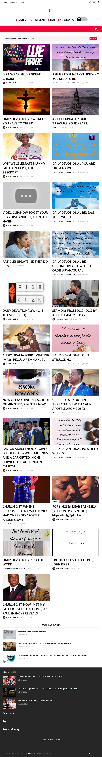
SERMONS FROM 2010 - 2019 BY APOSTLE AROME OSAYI (74, 313)
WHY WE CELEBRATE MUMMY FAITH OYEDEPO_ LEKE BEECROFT (24, 168)
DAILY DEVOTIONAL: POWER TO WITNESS (75, 451)
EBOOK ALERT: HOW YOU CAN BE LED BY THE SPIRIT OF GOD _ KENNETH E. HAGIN (52, 655)
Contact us (13, 2)
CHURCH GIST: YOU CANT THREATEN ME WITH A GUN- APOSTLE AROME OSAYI (72, 404)
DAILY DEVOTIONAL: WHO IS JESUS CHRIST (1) (23, 313)
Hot (52, 19)
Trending (68, 19)
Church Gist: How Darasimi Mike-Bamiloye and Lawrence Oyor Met (45, 643)
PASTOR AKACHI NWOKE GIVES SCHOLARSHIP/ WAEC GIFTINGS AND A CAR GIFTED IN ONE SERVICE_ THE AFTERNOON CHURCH (25, 457)
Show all (93, 38)
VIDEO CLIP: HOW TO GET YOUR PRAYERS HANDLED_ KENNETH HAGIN (25, 217)
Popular (39, 19)
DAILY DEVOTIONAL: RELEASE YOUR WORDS (73, 215)
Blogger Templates (44, 753)
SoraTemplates (18, 753)
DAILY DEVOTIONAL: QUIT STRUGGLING (70, 357)
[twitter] (90, 2)
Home (5, 2)
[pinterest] (98, 2)
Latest (23, 19)
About (22, 2)
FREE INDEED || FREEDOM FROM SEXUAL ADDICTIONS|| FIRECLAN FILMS (48, 689)
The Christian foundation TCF (63, 83)
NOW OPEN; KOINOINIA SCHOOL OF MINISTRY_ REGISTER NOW (26, 402)
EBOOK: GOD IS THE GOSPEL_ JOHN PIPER (73, 562)
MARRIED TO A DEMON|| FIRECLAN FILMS (35, 701)
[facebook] (86, 2)
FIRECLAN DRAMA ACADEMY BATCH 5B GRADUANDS (40, 677)
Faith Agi (55, 127)
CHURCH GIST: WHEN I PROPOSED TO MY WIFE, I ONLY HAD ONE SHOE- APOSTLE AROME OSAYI (25, 513)
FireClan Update (12, 83)
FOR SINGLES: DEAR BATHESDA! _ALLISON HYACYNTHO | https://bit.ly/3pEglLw (74, 511)
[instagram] (94, 2)
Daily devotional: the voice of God (32, 631)
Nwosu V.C (56, 413)
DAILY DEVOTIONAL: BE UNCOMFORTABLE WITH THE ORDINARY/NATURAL (73, 266)
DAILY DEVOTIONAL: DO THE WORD (23, 562)
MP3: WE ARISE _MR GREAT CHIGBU (22, 76)
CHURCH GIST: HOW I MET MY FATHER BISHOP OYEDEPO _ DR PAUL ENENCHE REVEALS (25, 609)
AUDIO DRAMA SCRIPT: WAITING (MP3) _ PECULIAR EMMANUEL (26, 357)
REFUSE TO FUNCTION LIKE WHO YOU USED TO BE (75, 76)
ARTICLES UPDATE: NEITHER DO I (26, 261)
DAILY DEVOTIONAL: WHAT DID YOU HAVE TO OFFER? (25, 121)
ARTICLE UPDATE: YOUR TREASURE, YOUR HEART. (70, 121)
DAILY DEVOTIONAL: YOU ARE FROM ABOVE (73, 166)
